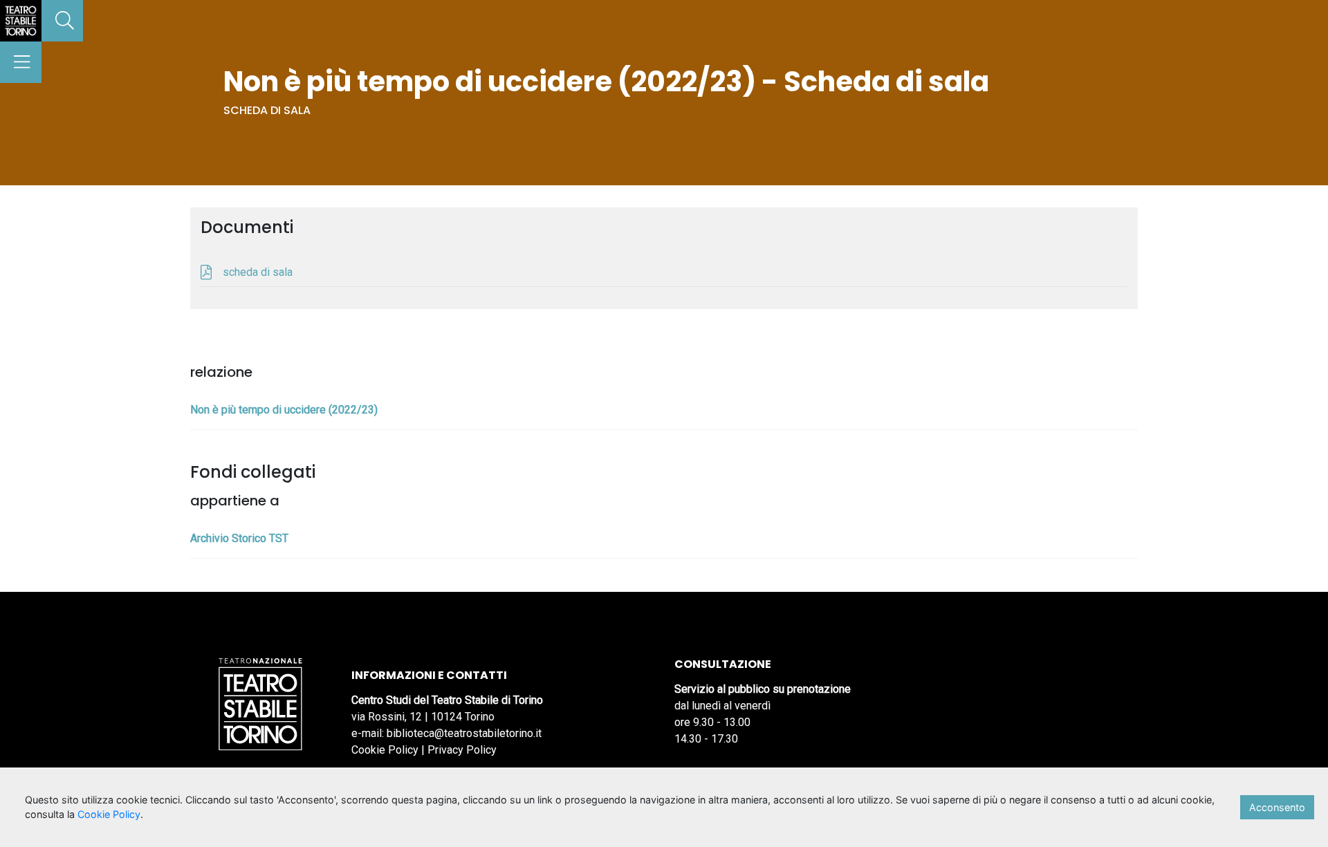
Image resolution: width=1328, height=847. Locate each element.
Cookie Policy (384, 749)
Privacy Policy (462, 749)
